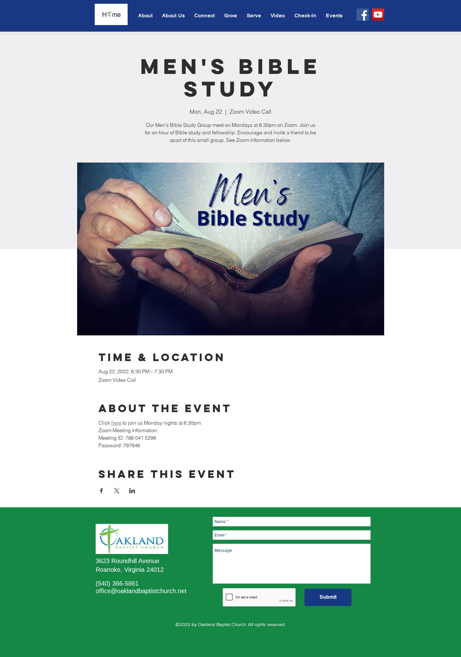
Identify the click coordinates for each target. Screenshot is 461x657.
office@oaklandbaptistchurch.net (141, 590)
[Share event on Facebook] (101, 490)
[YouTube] (378, 14)
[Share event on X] (117, 490)
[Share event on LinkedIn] (132, 490)
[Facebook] (363, 14)
